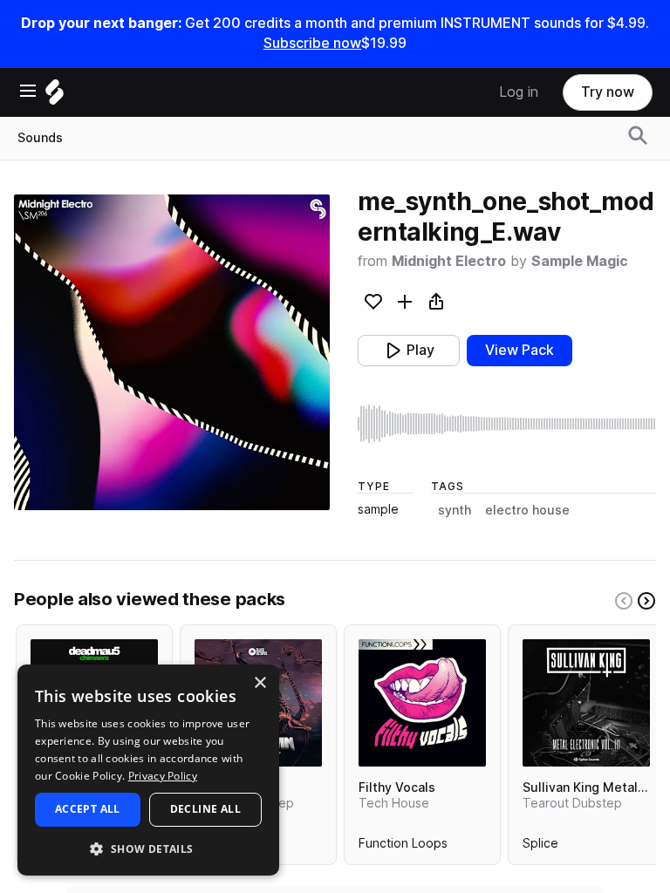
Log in (518, 92)
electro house (527, 510)
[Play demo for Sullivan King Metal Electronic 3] (586, 703)
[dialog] (148, 770)
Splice (540, 846)
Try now (607, 92)
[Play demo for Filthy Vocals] (422, 703)
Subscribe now (312, 43)
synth (454, 510)
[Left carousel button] (623, 601)
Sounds (40, 138)
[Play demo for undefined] (172, 352)
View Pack (519, 350)
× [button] (259, 683)
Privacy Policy (162, 775)
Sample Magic (579, 261)
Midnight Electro (449, 261)
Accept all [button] (87, 808)
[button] (148, 848)
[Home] (54, 96)
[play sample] (507, 423)
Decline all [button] (205, 808)
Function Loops (403, 846)
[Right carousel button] (646, 601)
